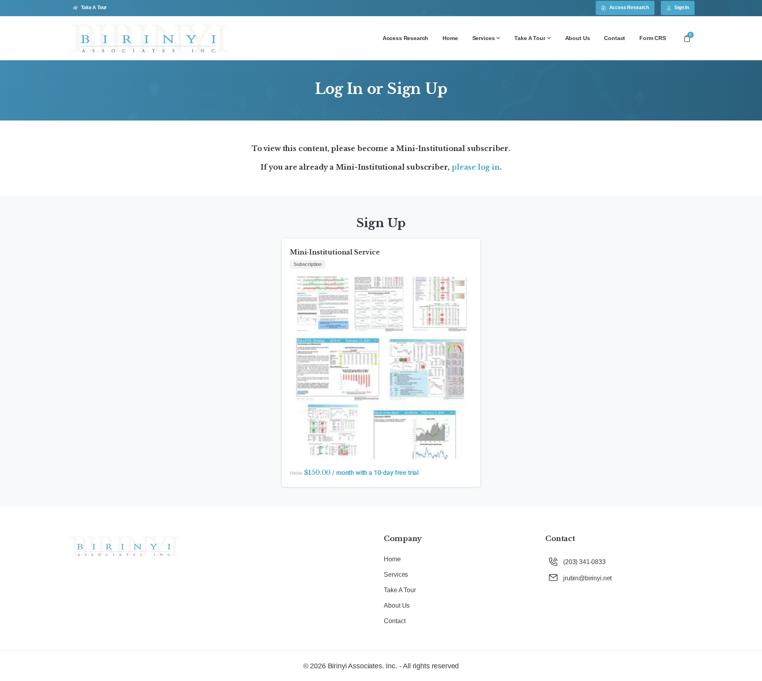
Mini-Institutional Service (335, 252)
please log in (476, 167)
